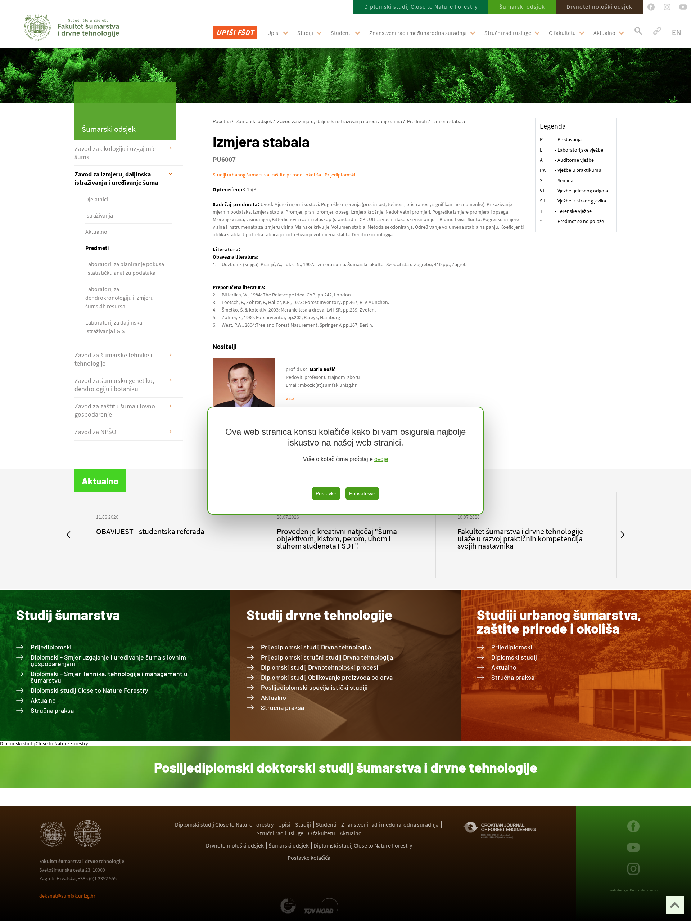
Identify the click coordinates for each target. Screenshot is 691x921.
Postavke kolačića (309, 857)
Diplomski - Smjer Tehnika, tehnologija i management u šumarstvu (109, 677)
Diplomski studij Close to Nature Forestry (421, 6)
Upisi (273, 32)
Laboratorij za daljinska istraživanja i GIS (113, 327)
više (290, 398)
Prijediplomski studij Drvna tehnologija (316, 647)
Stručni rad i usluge (507, 32)
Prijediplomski (51, 647)
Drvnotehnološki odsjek (599, 6)
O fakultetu (562, 32)
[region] (345, 461)
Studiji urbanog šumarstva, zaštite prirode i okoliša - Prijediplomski (284, 174)
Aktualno (604, 32)
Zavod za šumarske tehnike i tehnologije (113, 359)
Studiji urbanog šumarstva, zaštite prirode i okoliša (559, 621)
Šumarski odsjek (522, 6)
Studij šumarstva (68, 614)
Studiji (305, 32)
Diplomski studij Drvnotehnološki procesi (319, 667)
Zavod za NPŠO (95, 432)
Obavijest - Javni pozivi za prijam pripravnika (510, 535)
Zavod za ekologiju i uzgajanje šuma (115, 152)
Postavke (326, 493)
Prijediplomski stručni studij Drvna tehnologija (327, 657)
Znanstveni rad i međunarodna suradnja (418, 32)
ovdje (381, 459)
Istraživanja (99, 215)
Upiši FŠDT (235, 32)
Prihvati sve (362, 493)
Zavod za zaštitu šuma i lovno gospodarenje (114, 410)
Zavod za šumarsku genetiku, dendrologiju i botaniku (114, 384)
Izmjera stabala (448, 121)
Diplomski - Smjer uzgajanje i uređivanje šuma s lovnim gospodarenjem (108, 660)
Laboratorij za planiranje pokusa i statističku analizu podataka (124, 268)
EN (676, 32)
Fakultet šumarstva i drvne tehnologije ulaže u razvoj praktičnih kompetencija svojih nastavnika (339, 538)
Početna (222, 121)
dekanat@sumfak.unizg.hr (67, 896)
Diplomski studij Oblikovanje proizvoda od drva (327, 677)
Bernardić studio (644, 890)
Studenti (341, 32)
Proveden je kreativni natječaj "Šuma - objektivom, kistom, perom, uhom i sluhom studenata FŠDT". (158, 538)
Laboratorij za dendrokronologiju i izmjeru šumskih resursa (119, 297)
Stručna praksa (52, 710)
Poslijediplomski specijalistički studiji (314, 687)
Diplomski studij (514, 657)
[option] (164, 535)
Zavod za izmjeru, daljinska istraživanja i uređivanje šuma (116, 178)
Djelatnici (96, 199)
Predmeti (97, 247)
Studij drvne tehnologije (319, 614)
